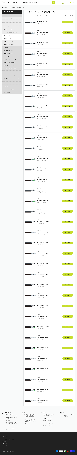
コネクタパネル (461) (8, 53)
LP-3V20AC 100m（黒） (42, 106)
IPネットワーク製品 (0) (9, 89)
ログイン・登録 (61, 3)
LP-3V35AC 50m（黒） (42, 169)
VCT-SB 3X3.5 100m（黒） (43, 368)
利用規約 (4, 442)
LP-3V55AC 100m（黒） (42, 179)
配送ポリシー (5, 444)
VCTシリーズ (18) (7, 38)
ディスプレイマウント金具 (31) (11, 83)
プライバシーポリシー (7, 438)
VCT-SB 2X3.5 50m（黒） (42, 274)
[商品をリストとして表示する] (70, 15)
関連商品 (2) (7, 86)
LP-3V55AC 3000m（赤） (42, 190)
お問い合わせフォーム (48, 425)
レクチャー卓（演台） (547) (10, 69)
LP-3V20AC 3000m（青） (42, 127)
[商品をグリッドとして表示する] (72, 15)
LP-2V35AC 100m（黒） (42, 21)
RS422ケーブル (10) (8, 24)
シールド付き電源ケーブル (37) (10, 32)
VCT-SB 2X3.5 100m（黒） (43, 263)
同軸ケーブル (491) (8, 18)
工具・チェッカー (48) (9, 66)
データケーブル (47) (8, 30)
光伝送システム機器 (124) (9, 63)
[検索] (53, 2)
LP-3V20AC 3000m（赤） (42, 116)
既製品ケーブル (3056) (9, 50)
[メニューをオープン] (6, 2)
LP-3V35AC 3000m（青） (42, 158)
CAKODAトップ (5, 7)
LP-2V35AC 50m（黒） (42, 53)
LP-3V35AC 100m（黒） (42, 137)
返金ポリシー (5, 446)
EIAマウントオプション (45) (10, 75)
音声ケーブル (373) (8, 21)
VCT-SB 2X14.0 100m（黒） (43, 221)
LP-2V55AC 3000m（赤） (42, 74)
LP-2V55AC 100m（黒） (42, 64)
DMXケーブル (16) (7, 27)
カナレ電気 (39, 20)
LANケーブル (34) (7, 41)
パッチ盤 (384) (7, 56)
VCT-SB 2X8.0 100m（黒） (43, 305)
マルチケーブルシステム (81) (10, 59)
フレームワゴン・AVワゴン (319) (11, 72)
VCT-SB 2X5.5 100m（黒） (43, 284)
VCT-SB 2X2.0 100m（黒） (43, 242)
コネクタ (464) (7, 47)
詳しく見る (67, 22)
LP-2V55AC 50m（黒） (42, 95)
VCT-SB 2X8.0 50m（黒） (42, 316)
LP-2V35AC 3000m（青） (42, 42)
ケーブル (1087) (7, 15)
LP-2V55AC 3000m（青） (42, 85)
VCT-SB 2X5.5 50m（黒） (42, 295)
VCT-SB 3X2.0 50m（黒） (42, 358)
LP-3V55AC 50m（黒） (42, 211)
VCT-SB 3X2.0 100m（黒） (43, 347)
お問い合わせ (7, 92)
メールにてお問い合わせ (48, 423)
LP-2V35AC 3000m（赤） (42, 32)
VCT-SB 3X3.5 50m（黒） (42, 379)
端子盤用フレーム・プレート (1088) (11, 78)
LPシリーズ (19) (7, 35)
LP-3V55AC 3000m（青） (42, 200)
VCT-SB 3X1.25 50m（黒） (43, 337)
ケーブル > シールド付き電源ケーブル (17, 7)
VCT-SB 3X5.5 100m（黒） (43, 389)
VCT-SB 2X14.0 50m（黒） (43, 232)
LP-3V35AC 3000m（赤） (42, 148)
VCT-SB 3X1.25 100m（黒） (43, 326)
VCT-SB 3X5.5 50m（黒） (42, 400)
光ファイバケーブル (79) (9, 44)
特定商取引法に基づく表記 (8, 440)
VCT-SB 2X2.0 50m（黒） (42, 253)
